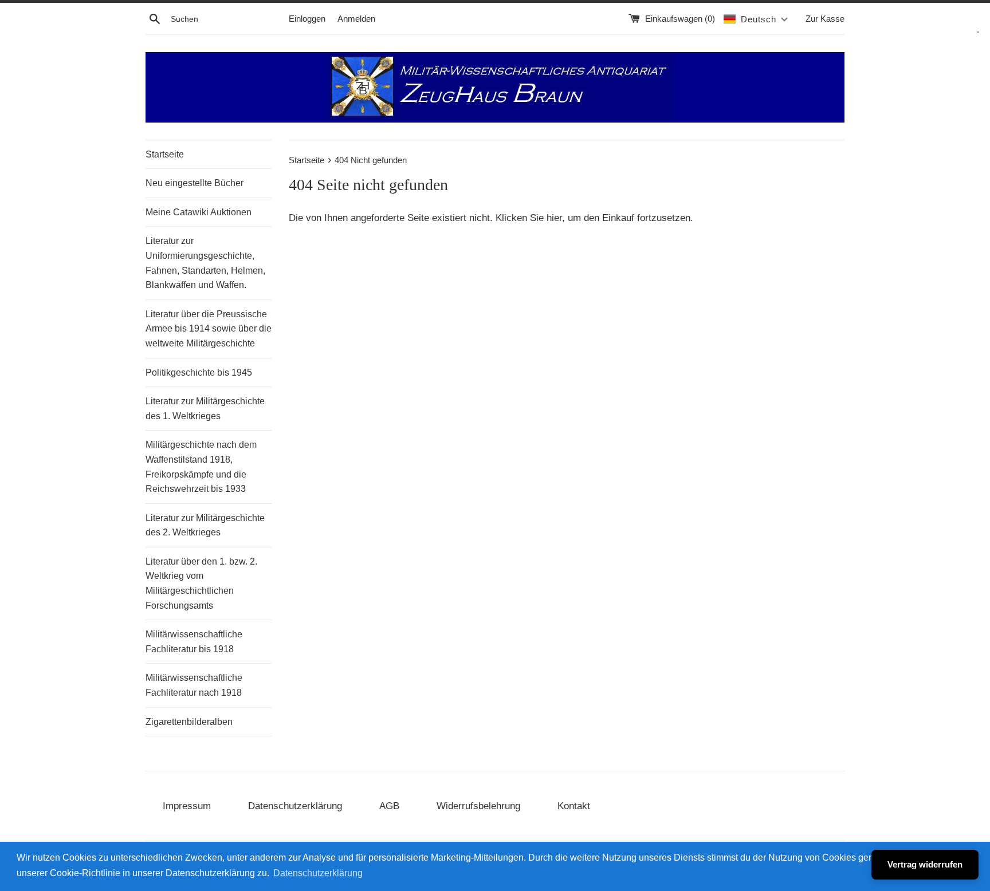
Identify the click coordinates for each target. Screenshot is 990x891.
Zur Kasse (825, 18)
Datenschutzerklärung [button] (318, 873)
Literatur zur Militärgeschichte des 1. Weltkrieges (205, 408)
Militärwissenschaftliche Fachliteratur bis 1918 (194, 641)
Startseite (165, 154)
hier (554, 217)
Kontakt (573, 806)
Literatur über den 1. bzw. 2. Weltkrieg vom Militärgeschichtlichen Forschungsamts (201, 583)
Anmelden (356, 18)
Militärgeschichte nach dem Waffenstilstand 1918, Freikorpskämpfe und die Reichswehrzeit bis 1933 (201, 467)
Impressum (187, 806)
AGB (389, 806)
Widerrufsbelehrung (478, 806)
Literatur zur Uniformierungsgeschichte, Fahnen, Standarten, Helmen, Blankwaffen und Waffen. (205, 263)
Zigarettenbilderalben (189, 722)
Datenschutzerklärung (295, 806)
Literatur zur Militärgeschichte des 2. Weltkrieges (205, 525)
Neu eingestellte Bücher (194, 183)
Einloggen (307, 18)
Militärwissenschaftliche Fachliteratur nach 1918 (194, 685)
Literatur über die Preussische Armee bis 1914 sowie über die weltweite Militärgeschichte (209, 328)
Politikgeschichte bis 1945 (199, 372)
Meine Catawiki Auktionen (199, 212)
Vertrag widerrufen (924, 864)
